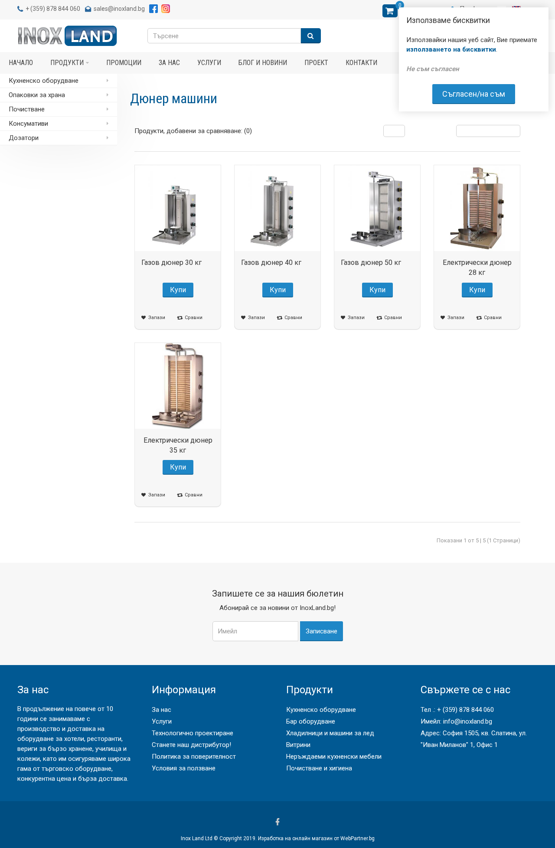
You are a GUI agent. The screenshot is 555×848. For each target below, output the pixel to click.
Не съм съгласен (432, 69)
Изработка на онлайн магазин (295, 838)
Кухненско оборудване (321, 710)
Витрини (298, 745)
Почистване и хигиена (319, 768)
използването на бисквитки (451, 49)
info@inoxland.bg (467, 721)
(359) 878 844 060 (55, 8)
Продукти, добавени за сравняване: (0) (193, 131)
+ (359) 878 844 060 (465, 710)
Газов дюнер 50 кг (371, 262)
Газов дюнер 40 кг (271, 262)
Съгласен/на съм (473, 93)
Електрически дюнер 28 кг (477, 267)
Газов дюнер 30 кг (171, 262)
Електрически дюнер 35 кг (178, 445)
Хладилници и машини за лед (330, 733)
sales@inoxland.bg (119, 8)
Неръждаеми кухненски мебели (334, 756)
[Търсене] (311, 35)
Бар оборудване (310, 721)
